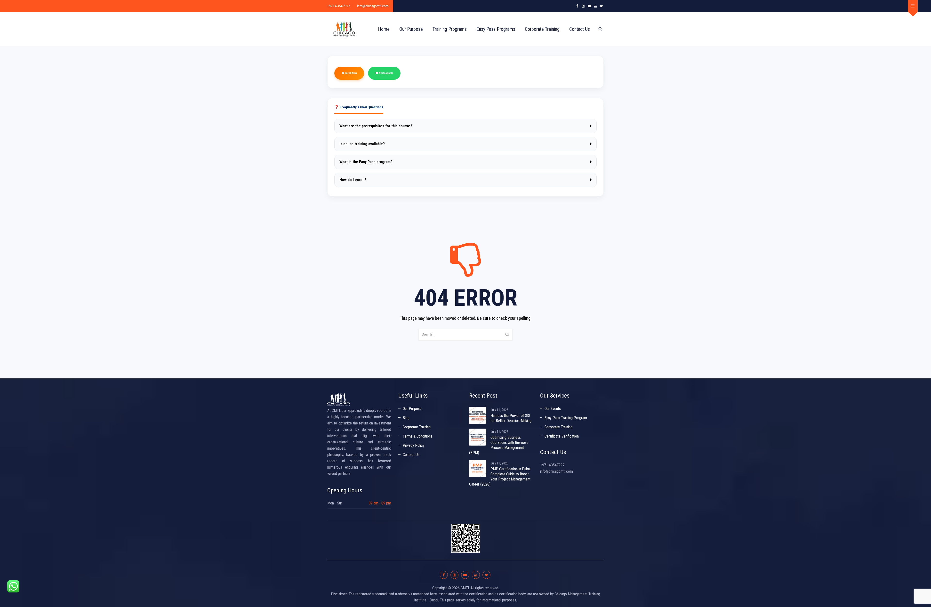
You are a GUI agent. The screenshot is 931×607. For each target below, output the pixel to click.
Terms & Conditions (417, 436)
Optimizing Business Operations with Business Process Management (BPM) (498, 445)
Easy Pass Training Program (566, 417)
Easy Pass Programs (495, 29)
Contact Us (579, 29)
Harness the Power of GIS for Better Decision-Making (510, 418)
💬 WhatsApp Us (384, 73)
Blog (406, 417)
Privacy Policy (414, 445)
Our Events (553, 408)
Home (384, 29)
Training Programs (450, 29)
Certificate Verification (562, 436)
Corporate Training (542, 29)
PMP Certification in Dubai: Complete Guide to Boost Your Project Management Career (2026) (500, 477)
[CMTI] (344, 29)
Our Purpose (411, 29)
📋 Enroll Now (349, 73)
